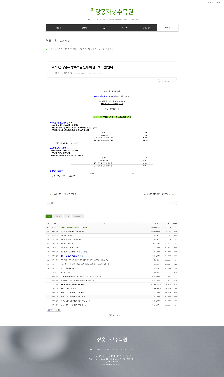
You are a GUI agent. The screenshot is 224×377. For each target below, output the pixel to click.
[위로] (168, 81)
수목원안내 (99, 350)
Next (118, 316)
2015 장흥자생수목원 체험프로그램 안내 (72, 305)
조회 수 (175, 223)
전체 (48, 216)
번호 (48, 223)
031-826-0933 (113, 362)
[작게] (165, 81)
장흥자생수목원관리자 (157, 227)
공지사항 (65, 41)
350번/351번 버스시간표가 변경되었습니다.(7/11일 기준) (77, 280)
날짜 (167, 223)
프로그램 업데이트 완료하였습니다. (71, 239)
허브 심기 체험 (65, 235)
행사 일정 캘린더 (108, 49)
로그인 (212, 2)
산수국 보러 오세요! (69, 268)
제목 (104, 223)
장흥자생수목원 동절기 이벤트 (69, 248)
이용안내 (107, 350)
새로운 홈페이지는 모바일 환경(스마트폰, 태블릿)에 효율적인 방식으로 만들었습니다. (85, 264)
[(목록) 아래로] (171, 81)
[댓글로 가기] (175, 81)
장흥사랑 (156, 235)
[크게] (162, 81)
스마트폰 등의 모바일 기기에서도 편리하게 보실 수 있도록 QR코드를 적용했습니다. (84, 260)
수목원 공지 (57, 216)
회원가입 (219, 2)
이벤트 (67, 216)
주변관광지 (123, 350)
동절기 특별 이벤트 (66, 272)
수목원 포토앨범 (70, 49)
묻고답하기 (58, 49)
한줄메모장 (97, 49)
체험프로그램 (78, 216)
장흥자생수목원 (156, 243)
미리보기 (115, 350)
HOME (92, 350)
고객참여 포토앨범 (84, 49)
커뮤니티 (52, 41)
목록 (51, 203)
